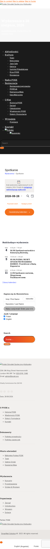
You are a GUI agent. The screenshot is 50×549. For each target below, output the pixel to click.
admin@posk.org (12, 376)
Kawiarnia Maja (11, 465)
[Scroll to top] (1, 542)
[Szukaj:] (19, 339)
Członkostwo (10, 506)
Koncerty (8, 481)
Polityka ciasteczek (12, 440)
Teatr (7, 459)
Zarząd (8, 503)
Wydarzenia (11, 31)
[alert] (19, 185)
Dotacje (8, 512)
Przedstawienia (11, 484)
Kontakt (8, 422)
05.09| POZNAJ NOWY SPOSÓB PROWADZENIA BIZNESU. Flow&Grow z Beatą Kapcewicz (23, 262)
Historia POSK (10, 412)
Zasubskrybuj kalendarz (18, 212)
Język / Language (11, 314)
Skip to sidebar (18, 1)
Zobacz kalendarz (9, 282)
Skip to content (6, 1)
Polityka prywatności (13, 437)
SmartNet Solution (8, 534)
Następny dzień (26, 204)
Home (3, 31)
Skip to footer (30, 1)
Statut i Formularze (12, 418)
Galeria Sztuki (10, 462)
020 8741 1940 (22, 373)
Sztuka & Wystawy (12, 487)
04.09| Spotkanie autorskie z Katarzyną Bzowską (22, 251)
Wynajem (8, 509)
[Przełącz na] (22, 130)
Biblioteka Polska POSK (14, 455)
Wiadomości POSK (12, 415)
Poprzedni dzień (12, 204)
